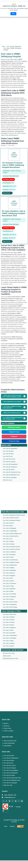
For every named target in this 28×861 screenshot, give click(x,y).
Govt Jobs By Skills (8, 451)
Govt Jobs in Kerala (8, 557)
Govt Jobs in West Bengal (10, 607)
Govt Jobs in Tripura (8, 599)
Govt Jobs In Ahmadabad (10, 635)
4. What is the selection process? (12, 413)
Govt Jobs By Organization (10, 448)
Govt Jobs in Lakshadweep (10, 560)
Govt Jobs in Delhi (8, 578)
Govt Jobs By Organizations (11, 758)
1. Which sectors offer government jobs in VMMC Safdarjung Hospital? (12, 396)
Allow (13, 13)
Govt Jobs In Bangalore (9, 628)
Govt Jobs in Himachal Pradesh (11, 547)
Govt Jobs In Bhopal (8, 625)
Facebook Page (14, 441)
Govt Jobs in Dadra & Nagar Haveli (12, 533)
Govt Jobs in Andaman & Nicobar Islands (14, 515)
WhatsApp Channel (14, 427)
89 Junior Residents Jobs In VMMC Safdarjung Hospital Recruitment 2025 (13, 213)
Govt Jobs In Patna (8, 630)
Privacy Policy (7, 728)
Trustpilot (18, 807)
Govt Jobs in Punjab (8, 586)
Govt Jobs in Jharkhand (9, 552)
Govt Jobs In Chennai (8, 622)
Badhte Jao (16, 820)
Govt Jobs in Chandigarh (9, 528)
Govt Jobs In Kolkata (8, 620)
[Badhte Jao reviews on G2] (5, 807)
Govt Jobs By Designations (10, 464)
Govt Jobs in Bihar (8, 526)
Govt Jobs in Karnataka (9, 555)
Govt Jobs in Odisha (8, 581)
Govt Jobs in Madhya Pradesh (11, 562)
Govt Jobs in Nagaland (9, 576)
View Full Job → (7, 193)
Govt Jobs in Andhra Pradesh (11, 518)
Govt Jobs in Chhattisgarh (10, 531)
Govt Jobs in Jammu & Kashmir (11, 549)
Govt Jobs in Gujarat (8, 541)
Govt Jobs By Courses (9, 459)
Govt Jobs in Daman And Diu (10, 536)
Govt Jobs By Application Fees (11, 475)
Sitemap (12, 826)
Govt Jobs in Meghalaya (9, 570)
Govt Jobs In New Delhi (9, 614)
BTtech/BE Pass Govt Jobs (10, 658)
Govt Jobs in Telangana (9, 597)
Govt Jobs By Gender (9, 469)
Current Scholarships (9, 743)
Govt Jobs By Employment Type (11, 472)
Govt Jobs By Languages (10, 477)
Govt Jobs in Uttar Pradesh (10, 602)
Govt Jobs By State (8, 454)
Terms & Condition (8, 731)
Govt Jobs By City (8, 456)
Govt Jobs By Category (9, 462)
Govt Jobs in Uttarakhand (9, 604)
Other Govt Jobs (7, 480)
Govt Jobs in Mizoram (9, 573)
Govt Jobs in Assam (8, 523)
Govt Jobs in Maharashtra (10, 565)
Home (5, 826)
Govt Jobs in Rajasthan (9, 589)
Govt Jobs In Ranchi (8, 646)
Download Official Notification (11, 176)
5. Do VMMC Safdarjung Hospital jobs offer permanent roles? (13, 418)
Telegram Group (14, 432)
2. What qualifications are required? (12, 402)
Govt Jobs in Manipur (8, 568)
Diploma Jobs (7, 656)
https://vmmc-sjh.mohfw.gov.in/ (9, 135)
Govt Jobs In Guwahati (9, 633)
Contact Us (6, 726)
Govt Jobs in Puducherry (9, 583)
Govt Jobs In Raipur (8, 641)
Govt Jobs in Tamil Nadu (9, 594)
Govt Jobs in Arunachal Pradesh (11, 520)
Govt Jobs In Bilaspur (9, 643)
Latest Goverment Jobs (10, 741)
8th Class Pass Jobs (8, 653)
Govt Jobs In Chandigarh (9, 638)
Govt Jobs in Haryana (8, 544)
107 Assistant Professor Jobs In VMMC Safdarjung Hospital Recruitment (13, 165)
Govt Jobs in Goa (7, 539)
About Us (6, 723)
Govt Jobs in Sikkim (8, 591)
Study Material (7, 746)
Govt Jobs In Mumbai (9, 617)
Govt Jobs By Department (10, 467)
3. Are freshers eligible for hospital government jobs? (12, 407)
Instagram (14, 436)
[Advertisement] (14, 30)
